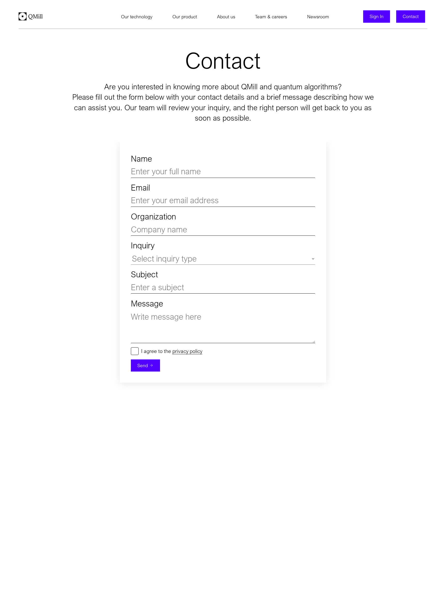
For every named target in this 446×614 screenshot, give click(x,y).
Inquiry (143, 245)
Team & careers (271, 17)
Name (141, 158)
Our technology (136, 17)
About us (226, 17)
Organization (153, 216)
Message (147, 303)
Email (140, 187)
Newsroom (318, 17)
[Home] (31, 16)
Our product (184, 17)
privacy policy (187, 351)
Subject (144, 274)
